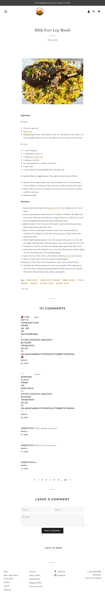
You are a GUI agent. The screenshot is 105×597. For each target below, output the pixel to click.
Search (6, 586)
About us (7, 589)
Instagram (61, 575)
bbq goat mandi (50, 280)
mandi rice (47, 283)
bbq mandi (69, 280)
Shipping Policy (35, 583)
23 (65, 480)
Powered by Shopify (93, 578)
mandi (34, 283)
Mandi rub (27, 131)
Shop (6, 571)
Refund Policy (34, 579)
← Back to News (52, 548)
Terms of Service (36, 586)
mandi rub (62, 283)
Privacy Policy (34, 575)
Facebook (61, 571)
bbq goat (32, 280)
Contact (32, 571)
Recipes (7, 582)
